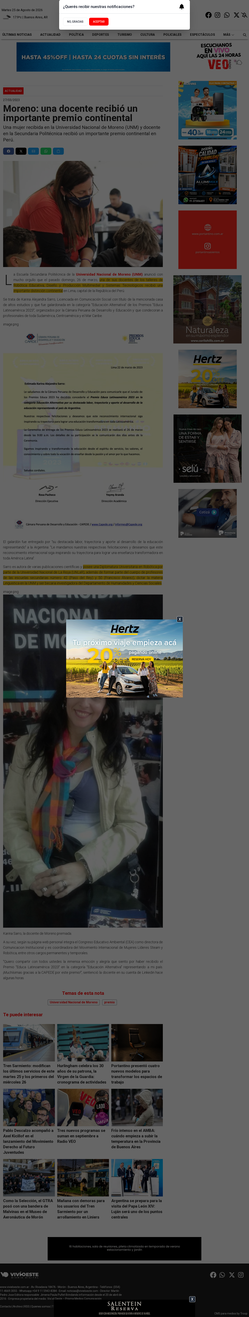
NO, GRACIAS (75, 21)
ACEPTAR (99, 21)
